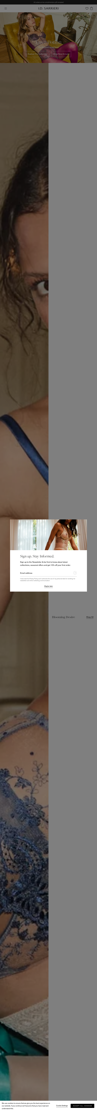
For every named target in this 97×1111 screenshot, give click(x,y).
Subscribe (74, 572)
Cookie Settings (62, 1105)
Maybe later (48, 586)
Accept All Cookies (82, 1106)
